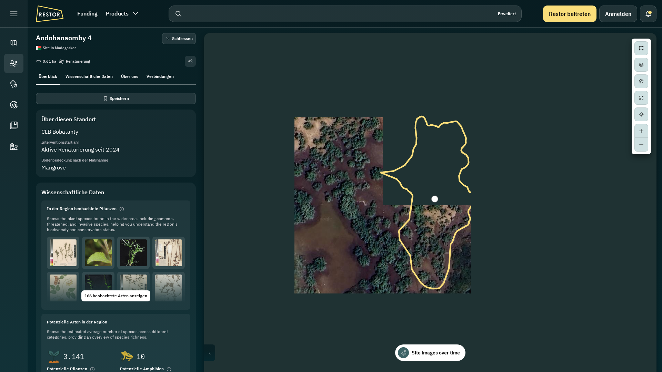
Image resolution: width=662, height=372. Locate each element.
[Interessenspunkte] (13, 84)
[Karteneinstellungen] (641, 81)
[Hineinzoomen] (641, 131)
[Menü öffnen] (14, 14)
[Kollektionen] (13, 125)
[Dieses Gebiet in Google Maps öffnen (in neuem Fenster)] (217, 367)
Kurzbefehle (511, 369)
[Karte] (13, 42)
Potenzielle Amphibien (142, 368)
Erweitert (507, 13)
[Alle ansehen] (641, 98)
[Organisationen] (13, 146)
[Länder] (13, 104)
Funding (87, 13)
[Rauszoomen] (641, 145)
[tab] (48, 76)
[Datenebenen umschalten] (641, 65)
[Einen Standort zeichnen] (641, 48)
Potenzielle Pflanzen (67, 368)
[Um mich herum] (641, 114)
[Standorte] (13, 63)
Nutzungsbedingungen (635, 369)
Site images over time (436, 353)
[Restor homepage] (49, 14)
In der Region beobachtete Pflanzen (82, 208)
